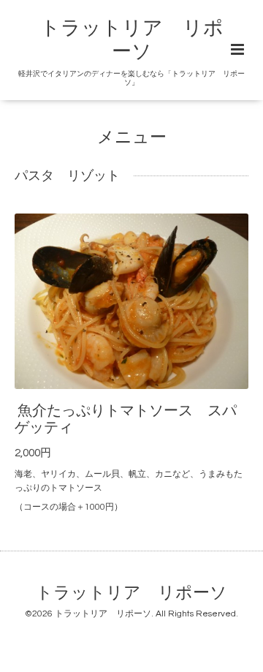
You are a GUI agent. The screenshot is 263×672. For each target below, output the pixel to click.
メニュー (132, 137)
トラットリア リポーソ (131, 593)
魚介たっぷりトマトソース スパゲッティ (126, 418)
